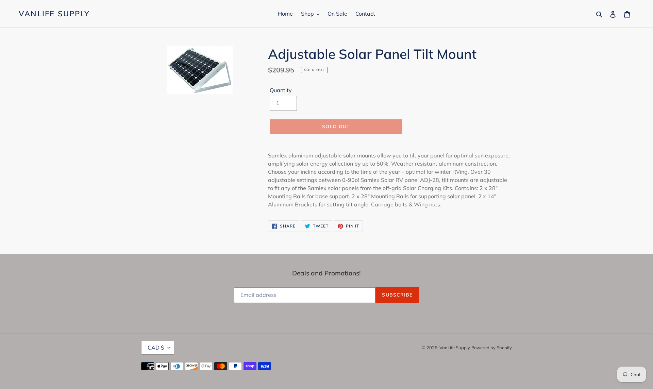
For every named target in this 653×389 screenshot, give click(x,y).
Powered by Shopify (491, 347)
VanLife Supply (54, 13)
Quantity (281, 90)
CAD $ (156, 347)
